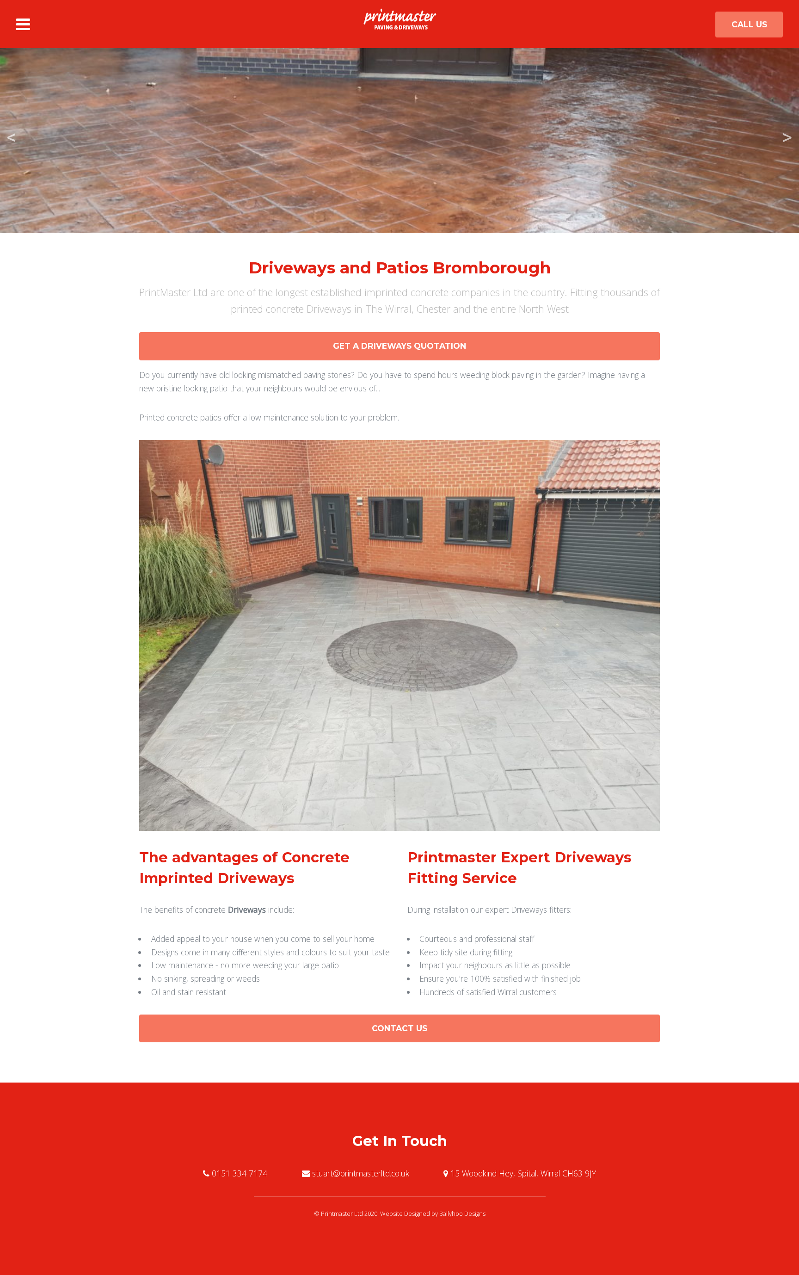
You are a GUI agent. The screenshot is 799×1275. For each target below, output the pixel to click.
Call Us (749, 24)
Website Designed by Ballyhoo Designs (433, 1213)
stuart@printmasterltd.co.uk (360, 1173)
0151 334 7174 (239, 1173)
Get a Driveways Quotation (399, 346)
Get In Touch (399, 1141)
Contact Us (399, 1028)
